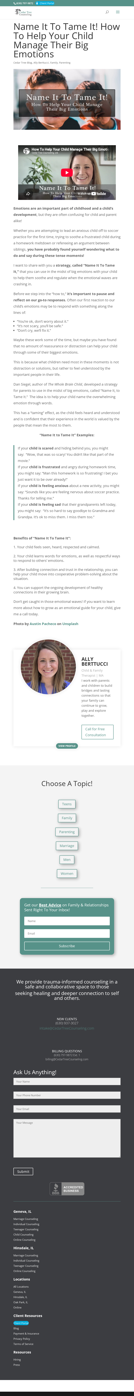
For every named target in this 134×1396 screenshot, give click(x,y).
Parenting (64, 62)
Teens (67, 804)
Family (54, 62)
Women (67, 873)
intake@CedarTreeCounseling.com (67, 1028)
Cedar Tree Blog (22, 62)
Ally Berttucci (41, 62)
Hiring (17, 1359)
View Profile (67, 745)
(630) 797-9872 (24, 3)
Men (66, 859)
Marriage (67, 845)
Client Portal (47, 3)
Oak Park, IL (20, 1302)
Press (16, 1364)
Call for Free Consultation (95, 732)
